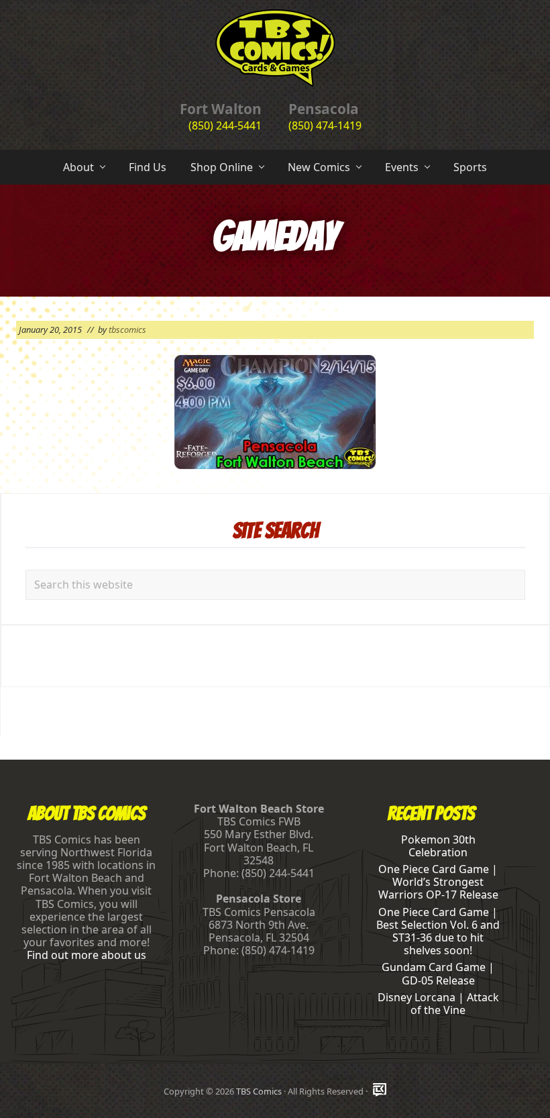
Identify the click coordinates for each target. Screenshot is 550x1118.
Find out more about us (86, 955)
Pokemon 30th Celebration (438, 846)
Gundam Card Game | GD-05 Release (438, 973)
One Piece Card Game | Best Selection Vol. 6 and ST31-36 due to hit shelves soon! (438, 931)
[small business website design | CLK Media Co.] (379, 1091)
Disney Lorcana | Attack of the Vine (438, 1003)
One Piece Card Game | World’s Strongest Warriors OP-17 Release (438, 882)
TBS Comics (259, 1091)
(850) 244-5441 (225, 125)
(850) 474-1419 (325, 125)
